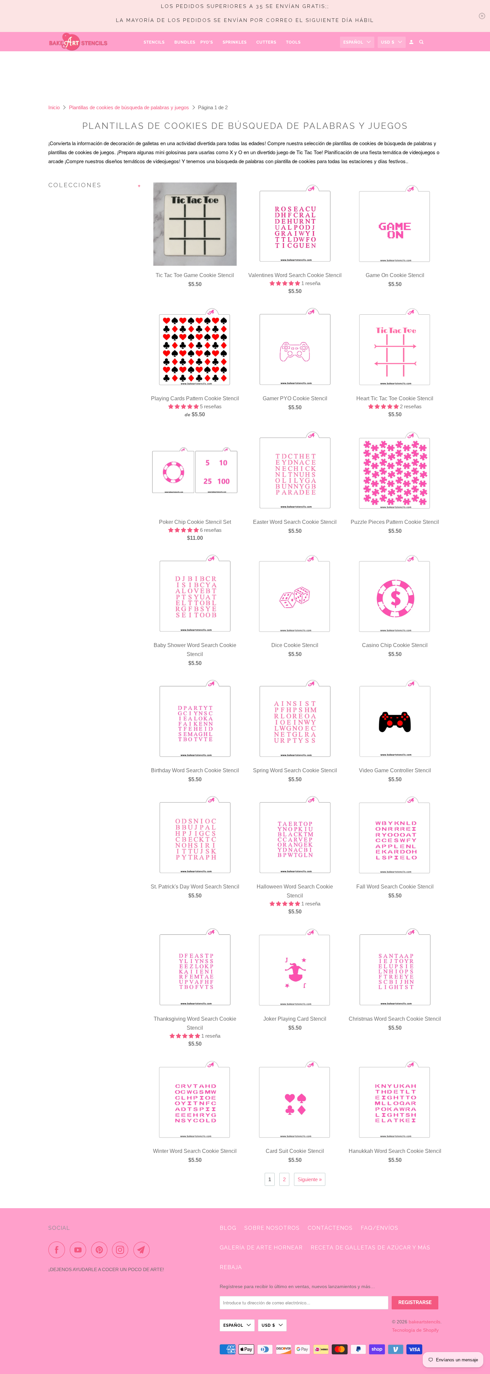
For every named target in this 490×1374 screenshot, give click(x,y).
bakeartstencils (424, 1321)
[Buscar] (422, 42)
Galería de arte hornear (261, 1247)
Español (353, 42)
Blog (228, 1228)
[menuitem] (156, 42)
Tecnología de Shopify (415, 1330)
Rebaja (231, 1267)
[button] (285, 283)
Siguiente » (310, 1179)
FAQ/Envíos (379, 1228)
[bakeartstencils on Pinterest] (101, 1249)
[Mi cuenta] (412, 42)
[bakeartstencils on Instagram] (122, 1249)
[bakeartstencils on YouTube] (80, 1249)
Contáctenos (330, 1228)
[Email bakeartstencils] (143, 1249)
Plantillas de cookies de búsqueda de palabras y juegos (129, 107)
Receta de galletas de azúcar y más (370, 1247)
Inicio (54, 107)
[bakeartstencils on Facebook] (58, 1249)
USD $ (388, 42)
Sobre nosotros (272, 1228)
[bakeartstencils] (78, 41)
